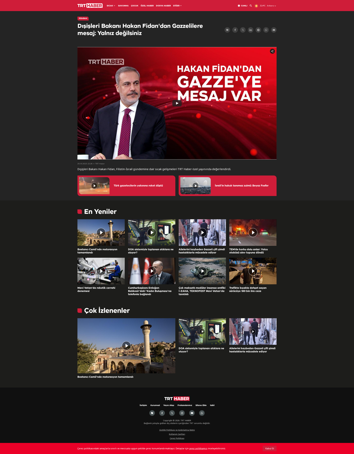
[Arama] (251, 6)
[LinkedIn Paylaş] (250, 30)
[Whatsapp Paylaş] (266, 30)
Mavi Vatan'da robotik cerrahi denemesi (96, 290)
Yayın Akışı (168, 405)
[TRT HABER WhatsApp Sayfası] (202, 413)
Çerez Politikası (177, 438)
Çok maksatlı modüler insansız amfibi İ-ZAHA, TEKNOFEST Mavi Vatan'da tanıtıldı (202, 291)
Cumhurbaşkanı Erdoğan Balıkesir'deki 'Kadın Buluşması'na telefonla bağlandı (149, 291)
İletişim (143, 405)
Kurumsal (155, 405)
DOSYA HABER (163, 6)
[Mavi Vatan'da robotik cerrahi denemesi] (101, 271)
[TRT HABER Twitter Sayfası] (172, 413)
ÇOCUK (134, 6)
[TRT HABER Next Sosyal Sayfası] (152, 413)
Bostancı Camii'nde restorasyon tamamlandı (97, 251)
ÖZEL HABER (147, 6)
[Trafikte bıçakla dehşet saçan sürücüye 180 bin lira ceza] (253, 271)
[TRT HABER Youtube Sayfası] (192, 413)
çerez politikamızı (198, 448)
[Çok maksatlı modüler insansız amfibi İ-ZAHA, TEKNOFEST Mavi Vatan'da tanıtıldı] (202, 271)
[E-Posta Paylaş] (274, 30)
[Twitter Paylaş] (243, 30)
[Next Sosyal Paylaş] (227, 30)
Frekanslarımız (185, 405)
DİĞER (176, 6)
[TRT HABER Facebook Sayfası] (162, 413)
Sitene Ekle (201, 405)
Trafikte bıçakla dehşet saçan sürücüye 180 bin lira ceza (247, 290)
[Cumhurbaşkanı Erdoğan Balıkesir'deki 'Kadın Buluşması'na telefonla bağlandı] (151, 271)
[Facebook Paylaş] (235, 30)
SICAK (110, 6)
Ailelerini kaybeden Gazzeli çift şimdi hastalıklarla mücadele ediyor (202, 251)
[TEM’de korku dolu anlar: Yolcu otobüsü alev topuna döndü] (253, 232)
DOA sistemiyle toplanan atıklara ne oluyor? (151, 251)
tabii (212, 405)
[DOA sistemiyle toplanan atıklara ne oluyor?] (151, 232)
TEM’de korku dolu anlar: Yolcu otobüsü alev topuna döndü (248, 251)
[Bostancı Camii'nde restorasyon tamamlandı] (101, 232)
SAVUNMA (123, 6)
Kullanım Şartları (177, 434)
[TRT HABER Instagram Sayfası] (182, 413)
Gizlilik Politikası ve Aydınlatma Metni (177, 430)
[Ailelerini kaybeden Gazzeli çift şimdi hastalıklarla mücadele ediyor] (202, 232)
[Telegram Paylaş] (258, 30)
